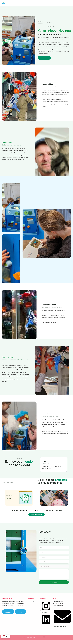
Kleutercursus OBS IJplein (54, 510)
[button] (70, 3)
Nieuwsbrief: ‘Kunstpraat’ (18, 510)
